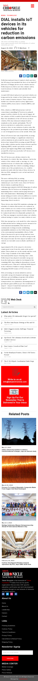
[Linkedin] (15, 594)
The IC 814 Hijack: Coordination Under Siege (19, 361)
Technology (12, 15)
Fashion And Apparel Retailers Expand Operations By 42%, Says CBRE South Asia (16, 563)
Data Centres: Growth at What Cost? (16, 346)
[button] (33, 6)
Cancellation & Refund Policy (12, 639)
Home (4, 603)
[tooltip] (20, 75)
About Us (5, 606)
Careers (4, 613)
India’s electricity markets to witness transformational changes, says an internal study (19, 450)
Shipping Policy (7, 642)
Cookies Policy (7, 629)
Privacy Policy (7, 635)
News (3, 15)
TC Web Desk (22, 48)
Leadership (6, 610)
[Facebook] (3, 594)
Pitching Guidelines (8, 626)
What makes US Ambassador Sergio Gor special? (20, 316)
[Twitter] (7, 594)
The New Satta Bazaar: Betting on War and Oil (19, 322)
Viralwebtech (23, 679)
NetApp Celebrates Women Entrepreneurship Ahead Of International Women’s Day (17, 525)
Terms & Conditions (8, 632)
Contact (4, 616)
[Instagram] (11, 594)
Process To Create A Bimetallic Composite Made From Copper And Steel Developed (19, 488)
